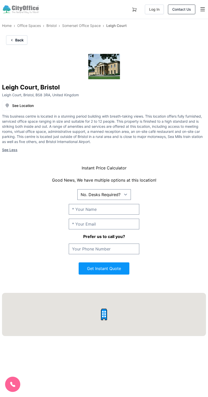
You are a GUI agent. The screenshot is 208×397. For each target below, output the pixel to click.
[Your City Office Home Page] (20, 9)
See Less (10, 150)
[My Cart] (134, 8)
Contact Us (181, 9)
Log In (154, 9)
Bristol (51, 25)
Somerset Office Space (81, 25)
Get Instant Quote (104, 268)
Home (7, 25)
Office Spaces (29, 25)
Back (19, 40)
